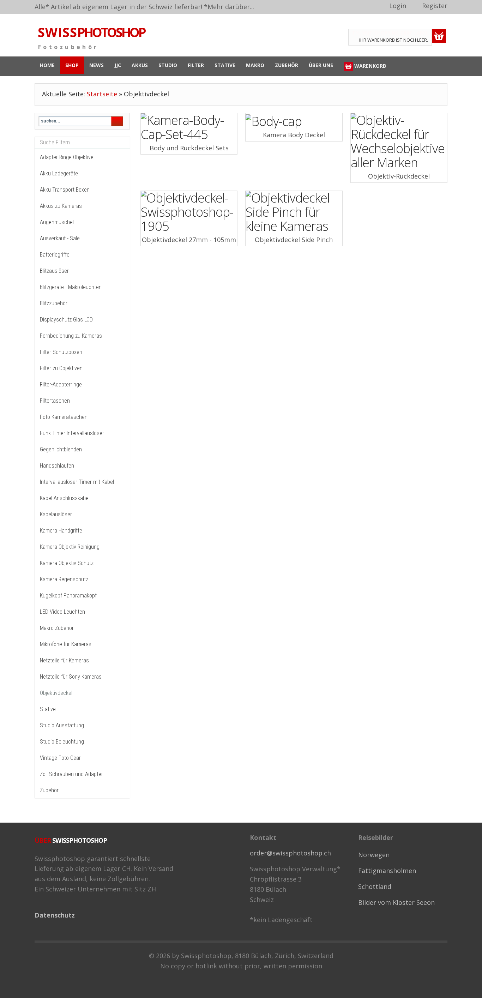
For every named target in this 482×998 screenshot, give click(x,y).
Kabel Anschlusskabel (65, 498)
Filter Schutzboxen (61, 352)
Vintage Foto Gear (60, 757)
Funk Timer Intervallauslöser (72, 433)
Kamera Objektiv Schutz (67, 563)
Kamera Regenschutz (64, 579)
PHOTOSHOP (91, 32)
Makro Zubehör (57, 628)
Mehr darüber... (230, 6)
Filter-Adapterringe (61, 384)
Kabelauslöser (56, 514)
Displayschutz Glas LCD (66, 319)
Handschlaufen (57, 465)
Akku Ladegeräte (59, 173)
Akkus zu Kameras (61, 206)
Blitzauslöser (54, 270)
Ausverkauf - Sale (60, 238)
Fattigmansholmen (387, 870)
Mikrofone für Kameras (65, 644)
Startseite (102, 94)
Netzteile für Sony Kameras (71, 676)
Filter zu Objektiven (61, 368)
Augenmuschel (57, 222)
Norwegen (374, 854)
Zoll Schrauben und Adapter (71, 774)
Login (397, 5)
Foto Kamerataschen (64, 417)
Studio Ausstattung (62, 725)
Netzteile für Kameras (64, 660)
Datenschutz (55, 915)
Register (434, 5)
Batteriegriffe (55, 254)
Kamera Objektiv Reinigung (70, 546)
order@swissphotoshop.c (288, 853)
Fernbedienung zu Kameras (71, 335)
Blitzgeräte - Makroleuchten (71, 287)
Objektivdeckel (56, 693)
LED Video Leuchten (62, 611)
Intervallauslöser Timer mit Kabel (77, 482)
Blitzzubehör (53, 303)
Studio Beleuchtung (62, 741)
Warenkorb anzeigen (439, 36)
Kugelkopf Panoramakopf (68, 595)
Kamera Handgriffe (61, 530)
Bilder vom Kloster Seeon (396, 902)
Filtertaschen (55, 400)
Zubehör (49, 790)
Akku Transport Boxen (65, 189)
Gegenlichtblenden (61, 449)
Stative (48, 709)
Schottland (374, 886)
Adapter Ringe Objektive (67, 157)
